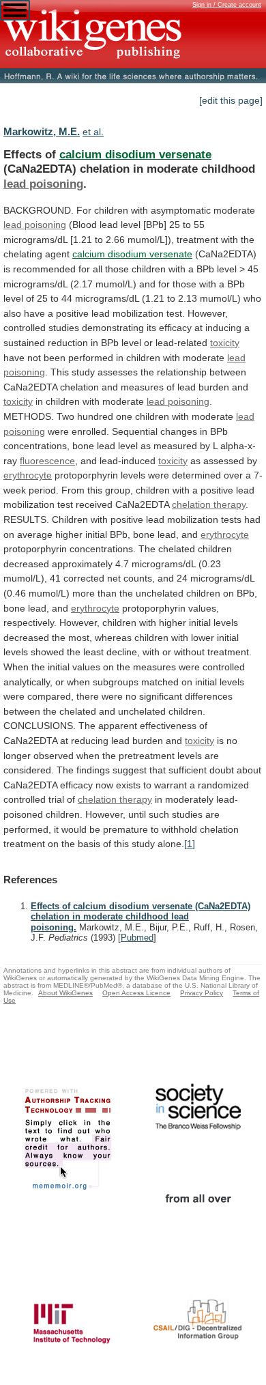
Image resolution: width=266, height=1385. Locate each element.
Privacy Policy (201, 993)
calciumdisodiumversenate (132, 253)
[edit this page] (231, 100)
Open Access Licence (136, 993)
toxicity (224, 342)
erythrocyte (27, 475)
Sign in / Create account (226, 4)
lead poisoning (43, 183)
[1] (189, 843)
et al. (93, 131)
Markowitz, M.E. (41, 131)
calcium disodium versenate (135, 154)
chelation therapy (209, 504)
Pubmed (137, 937)
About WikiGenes (65, 993)
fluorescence (47, 460)
